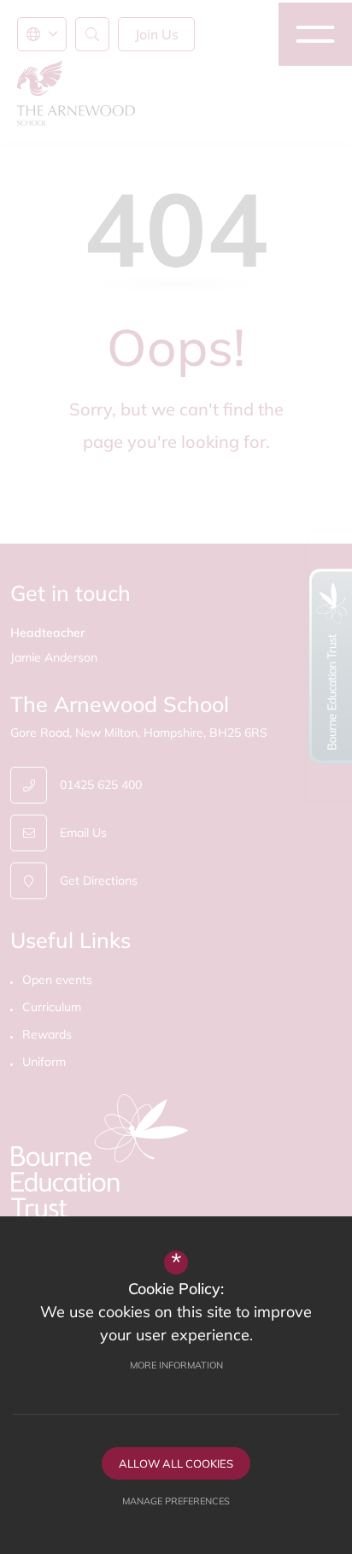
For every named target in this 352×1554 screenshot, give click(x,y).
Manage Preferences (176, 1501)
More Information (176, 1365)
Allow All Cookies (176, 1463)
